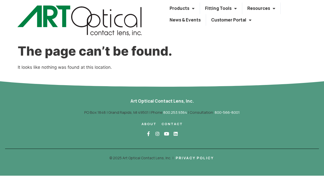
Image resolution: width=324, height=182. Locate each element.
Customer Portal (228, 20)
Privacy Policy (195, 157)
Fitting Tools (218, 8)
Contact (172, 124)
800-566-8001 (227, 112)
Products (179, 8)
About (148, 124)
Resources (258, 8)
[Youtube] (166, 133)
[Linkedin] (175, 133)
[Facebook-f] (148, 133)
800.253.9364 (175, 112)
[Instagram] (157, 133)
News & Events (185, 20)
